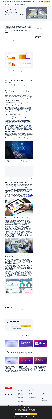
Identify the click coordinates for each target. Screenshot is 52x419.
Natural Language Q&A (16, 135)
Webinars (30, 390)
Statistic (23, 416)
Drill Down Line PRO (20, 390)
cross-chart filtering (22, 295)
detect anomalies (13, 138)
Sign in (50, 1)
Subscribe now (26, 326)
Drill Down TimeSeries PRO (21, 401)
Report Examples (31, 389)
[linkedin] (36, 38)
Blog (5, 4)
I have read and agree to (16, 328)
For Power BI (9, 1)
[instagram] (11, 395)
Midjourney (18, 86)
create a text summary (22, 138)
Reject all (18, 414)
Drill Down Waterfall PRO (20, 393)
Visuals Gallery (31, 394)
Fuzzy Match (28, 126)
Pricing (42, 389)
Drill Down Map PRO (20, 404)
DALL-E (10, 86)
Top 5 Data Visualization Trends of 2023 (20, 4)
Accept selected (26, 414)
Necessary (17, 416)
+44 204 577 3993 (8, 392)
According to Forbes (14, 92)
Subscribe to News (31, 398)
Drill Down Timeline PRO (20, 402)
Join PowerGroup (43, 394)
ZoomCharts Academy (31, 393)
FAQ (41, 404)
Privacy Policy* (20, 328)
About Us (42, 390)
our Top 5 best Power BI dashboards (16, 271)
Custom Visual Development (32, 397)
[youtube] (10, 395)
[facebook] (37, 38)
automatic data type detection (27, 127)
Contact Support (43, 403)
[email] (40, 38)
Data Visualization (10, 4)
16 (30, 375)
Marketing (36, 416)
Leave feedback (43, 393)
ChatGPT (7, 86)
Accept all (33, 414)
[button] (13, 1)
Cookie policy (31, 411)
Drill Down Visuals (29, 196)
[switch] (21, 416)
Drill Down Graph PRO (20, 394)
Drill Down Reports (12, 232)
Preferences (30, 416)
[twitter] (39, 38)
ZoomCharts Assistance (44, 400)
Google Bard (14, 86)
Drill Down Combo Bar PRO (21, 397)
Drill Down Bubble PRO (20, 389)
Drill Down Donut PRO (20, 398)
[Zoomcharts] (3, 1)
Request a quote (40, 1)
